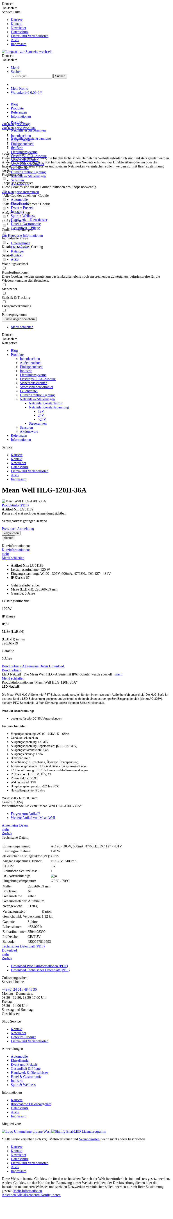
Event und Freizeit (24, 1064)
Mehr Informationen (27, 1191)
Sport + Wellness (23, 216)
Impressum (18, 44)
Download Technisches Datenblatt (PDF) (40, 970)
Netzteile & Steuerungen (28, 176)
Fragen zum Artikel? (25, 814)
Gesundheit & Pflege (26, 1068)
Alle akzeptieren (28, 1195)
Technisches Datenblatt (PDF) (23, 946)
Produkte (17, 355)
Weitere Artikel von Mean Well (33, 818)
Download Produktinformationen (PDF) (39, 966)
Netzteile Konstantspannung (49, 407)
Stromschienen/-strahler (36, 387)
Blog (14, 350)
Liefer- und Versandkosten (29, 36)
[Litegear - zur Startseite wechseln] (27, 51)
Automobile (19, 199)
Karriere (17, 20)
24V (41, 415)
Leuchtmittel (29, 391)
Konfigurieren (51, 1195)
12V (41, 411)
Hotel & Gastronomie (26, 1077)
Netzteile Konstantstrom (46, 403)
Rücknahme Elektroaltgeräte (31, 1104)
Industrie (26, 371)
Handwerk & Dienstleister (29, 1072)
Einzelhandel (20, 1060)
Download (56, 666)
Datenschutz (19, 32)
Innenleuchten (21, 136)
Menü (15, 67)
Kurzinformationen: (16, 550)
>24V (42, 419)
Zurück (7, 833)
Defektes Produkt (23, 1037)
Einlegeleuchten (22, 144)
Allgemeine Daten (35, 666)
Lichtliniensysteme (24, 152)
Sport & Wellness (23, 1085)
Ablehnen (9, 1195)
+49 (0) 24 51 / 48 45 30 (19, 989)
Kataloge (17, 251)
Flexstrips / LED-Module (38, 379)
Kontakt (16, 24)
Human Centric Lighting (28, 172)
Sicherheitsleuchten (33, 383)
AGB (15, 40)
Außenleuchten (30, 363)
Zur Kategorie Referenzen (20, 192)
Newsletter (18, 28)
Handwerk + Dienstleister (29, 220)
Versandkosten (89, 1139)
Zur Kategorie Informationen (22, 235)
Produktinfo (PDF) (15, 505)
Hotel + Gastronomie (26, 224)
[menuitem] (91, 20)
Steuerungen (38, 423)
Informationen (21, 439)
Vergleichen (11, 533)
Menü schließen (22, 327)
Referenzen (19, 435)
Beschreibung (11, 666)
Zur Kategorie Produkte (19, 128)
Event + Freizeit (22, 207)
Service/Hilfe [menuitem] (25, 28)
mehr (5, 554)
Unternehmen (20, 243)
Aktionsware (29, 431)
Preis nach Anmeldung (18, 528)
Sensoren (17, 180)
